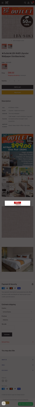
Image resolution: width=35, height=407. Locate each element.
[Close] (28, 202)
